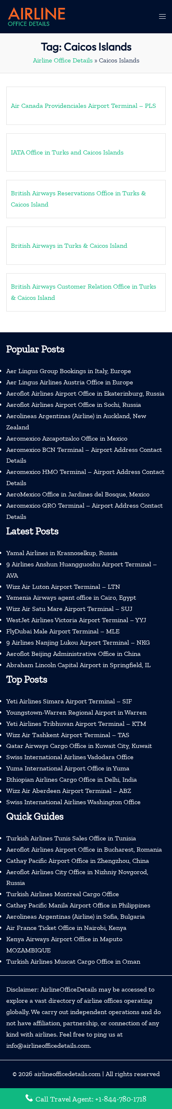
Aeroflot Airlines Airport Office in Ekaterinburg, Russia (85, 393)
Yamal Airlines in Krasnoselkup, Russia (62, 553)
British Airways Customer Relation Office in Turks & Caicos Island (83, 292)
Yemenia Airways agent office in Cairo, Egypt (71, 597)
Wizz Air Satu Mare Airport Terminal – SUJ (69, 609)
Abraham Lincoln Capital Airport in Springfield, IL (78, 665)
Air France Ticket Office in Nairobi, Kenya (66, 928)
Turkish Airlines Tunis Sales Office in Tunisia (71, 838)
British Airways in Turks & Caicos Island (69, 245)
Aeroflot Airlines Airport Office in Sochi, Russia (73, 405)
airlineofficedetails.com (67, 1074)
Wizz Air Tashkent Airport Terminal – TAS (67, 735)
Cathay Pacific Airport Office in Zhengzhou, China (77, 861)
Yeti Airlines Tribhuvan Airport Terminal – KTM (76, 724)
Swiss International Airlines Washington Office (73, 802)
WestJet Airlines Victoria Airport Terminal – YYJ (76, 620)
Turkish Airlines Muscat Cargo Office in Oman (73, 961)
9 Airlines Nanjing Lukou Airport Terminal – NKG (78, 642)
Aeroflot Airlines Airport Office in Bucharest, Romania (84, 849)
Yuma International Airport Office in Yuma (67, 768)
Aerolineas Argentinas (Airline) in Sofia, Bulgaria (75, 916)
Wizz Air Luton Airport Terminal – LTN (63, 587)
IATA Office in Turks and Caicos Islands (67, 152)
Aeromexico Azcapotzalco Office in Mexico (66, 438)
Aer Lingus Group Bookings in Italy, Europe (68, 371)
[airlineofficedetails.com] (36, 16)
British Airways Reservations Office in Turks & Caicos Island (78, 198)
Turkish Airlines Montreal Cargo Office (62, 894)
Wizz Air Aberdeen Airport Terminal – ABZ (68, 791)
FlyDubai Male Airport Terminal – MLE (62, 631)
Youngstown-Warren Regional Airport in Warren (76, 712)
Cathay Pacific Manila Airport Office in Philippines (78, 905)
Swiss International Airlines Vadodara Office (70, 757)
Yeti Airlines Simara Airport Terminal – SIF (69, 701)
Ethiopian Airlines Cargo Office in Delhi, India (71, 779)
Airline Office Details (63, 60)
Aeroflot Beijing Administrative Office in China (73, 654)
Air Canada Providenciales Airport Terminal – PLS (83, 106)
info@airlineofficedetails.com (48, 1045)
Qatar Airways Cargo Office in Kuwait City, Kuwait (79, 746)
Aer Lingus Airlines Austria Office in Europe (69, 382)
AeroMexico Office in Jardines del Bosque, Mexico (77, 494)
